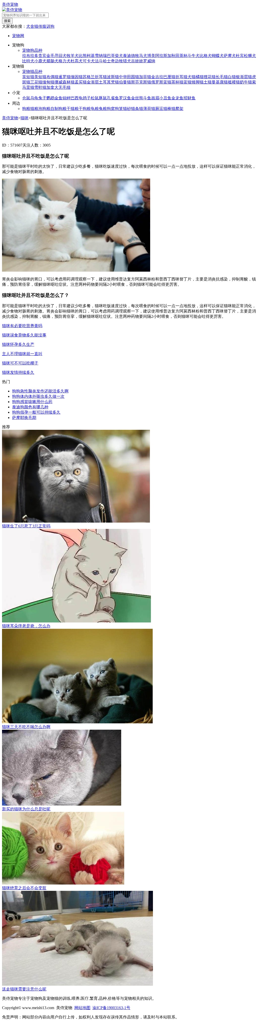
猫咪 (24, 118)
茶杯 (183, 55)
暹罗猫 (64, 77)
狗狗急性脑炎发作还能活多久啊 (40, 391)
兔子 (42, 98)
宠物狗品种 (32, 50)
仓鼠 (26, 98)
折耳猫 (181, 77)
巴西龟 (77, 98)
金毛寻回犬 (56, 55)
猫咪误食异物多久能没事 (24, 335)
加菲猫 (145, 77)
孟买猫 (81, 82)
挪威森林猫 (64, 82)
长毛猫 (222, 77)
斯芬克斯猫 (141, 82)
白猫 (232, 77)
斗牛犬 (193, 55)
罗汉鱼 (125, 98)
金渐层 (93, 82)
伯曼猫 (125, 82)
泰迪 (127, 55)
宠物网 (18, 36)
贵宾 (42, 55)
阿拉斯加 (163, 55)
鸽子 (87, 98)
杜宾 (240, 55)
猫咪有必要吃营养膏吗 (22, 326)
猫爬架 (177, 108)
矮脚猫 (197, 82)
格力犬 (64, 61)
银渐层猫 (244, 77)
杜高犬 (77, 61)
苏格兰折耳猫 (95, 77)
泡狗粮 (44, 108)
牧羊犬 (73, 55)
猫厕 (155, 108)
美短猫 (40, 77)
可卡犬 (89, 61)
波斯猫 (113, 77)
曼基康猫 (220, 82)
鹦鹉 (50, 98)
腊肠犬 (52, 61)
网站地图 (82, 1008)
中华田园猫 (129, 77)
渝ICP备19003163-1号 (111, 1008)
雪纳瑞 (101, 55)
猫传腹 (40, 26)
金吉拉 (157, 77)
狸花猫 (210, 77)
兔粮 (103, 108)
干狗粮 (85, 108)
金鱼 (58, 98)
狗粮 (26, 108)
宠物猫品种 (32, 71)
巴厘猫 (169, 77)
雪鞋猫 (40, 87)
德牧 (135, 55)
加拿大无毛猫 (58, 87)
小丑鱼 (165, 98)
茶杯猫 (177, 82)
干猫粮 (73, 108)
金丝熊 (137, 98)
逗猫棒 (165, 108)
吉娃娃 (137, 61)
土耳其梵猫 (109, 82)
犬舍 (30, 26)
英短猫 (28, 77)
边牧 (119, 61)
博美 (151, 55)
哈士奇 (109, 61)
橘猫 (200, 77)
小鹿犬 (40, 61)
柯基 (91, 55)
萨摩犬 (230, 55)
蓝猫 (187, 82)
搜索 (7, 21)
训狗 (50, 26)
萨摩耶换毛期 (24, 417)
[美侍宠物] (12, 10)
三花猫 (36, 82)
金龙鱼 (177, 98)
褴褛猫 (234, 82)
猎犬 (127, 61)
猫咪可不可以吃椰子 (20, 363)
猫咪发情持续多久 (18, 372)
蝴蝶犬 (218, 55)
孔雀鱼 (113, 98)
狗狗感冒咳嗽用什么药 (32, 402)
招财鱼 (189, 98)
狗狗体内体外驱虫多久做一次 (38, 396)
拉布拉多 (30, 55)
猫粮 (34, 108)
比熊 (83, 55)
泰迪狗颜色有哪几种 (30, 407)
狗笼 (119, 108)
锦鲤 (66, 98)
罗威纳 (149, 61)
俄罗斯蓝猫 (161, 82)
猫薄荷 (145, 108)
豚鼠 (103, 98)
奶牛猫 (246, 82)
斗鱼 (147, 98)
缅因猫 (77, 77)
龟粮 (95, 108)
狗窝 (111, 108)
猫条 (135, 108)
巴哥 (111, 55)
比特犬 (28, 61)
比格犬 (206, 55)
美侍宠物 (10, 4)
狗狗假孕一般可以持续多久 (36, 412)
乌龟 (34, 98)
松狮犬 (250, 55)
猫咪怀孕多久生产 (18, 344)
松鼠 (95, 98)
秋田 (175, 55)
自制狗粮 (58, 108)
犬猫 (191, 77)
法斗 (99, 61)
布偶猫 (52, 77)
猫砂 (127, 108)
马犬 (143, 55)
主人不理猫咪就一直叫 (22, 354)
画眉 (155, 98)
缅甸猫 (48, 82)
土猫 (208, 82)
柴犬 (119, 55)
